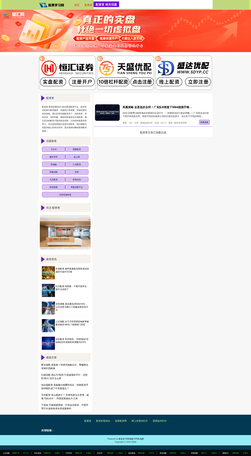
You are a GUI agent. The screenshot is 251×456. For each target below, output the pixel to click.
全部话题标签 (65, 194)
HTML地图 (139, 438)
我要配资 (77, 149)
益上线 (77, 156)
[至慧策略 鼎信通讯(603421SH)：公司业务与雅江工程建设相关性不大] (48, 308)
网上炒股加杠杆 (140, 420)
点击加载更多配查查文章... (153, 132)
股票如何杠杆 (160, 420)
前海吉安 (77, 179)
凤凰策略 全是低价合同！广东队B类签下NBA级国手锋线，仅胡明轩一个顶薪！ (171, 107)
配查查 (88, 5)
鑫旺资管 (54, 156)
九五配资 (54, 179)
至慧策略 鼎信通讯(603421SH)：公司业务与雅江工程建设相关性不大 (72, 306)
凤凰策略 (204, 122)
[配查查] (52, 4)
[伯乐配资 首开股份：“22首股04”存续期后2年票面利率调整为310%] (48, 343)
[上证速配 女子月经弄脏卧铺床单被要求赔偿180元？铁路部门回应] (48, 325)
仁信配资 (77, 164)
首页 (76, 5)
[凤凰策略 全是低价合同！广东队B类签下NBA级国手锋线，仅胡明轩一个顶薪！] (107, 112)
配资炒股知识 (103, 420)
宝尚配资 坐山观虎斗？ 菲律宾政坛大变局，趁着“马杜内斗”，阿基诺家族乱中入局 (65, 396)
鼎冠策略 (54, 187)
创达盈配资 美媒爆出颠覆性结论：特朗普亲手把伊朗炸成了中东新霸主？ (64, 386)
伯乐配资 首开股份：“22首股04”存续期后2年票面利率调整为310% (72, 340)
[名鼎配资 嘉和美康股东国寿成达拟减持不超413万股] (48, 272)
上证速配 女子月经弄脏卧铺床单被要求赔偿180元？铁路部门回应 (72, 323)
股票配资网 (121, 420)
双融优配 (54, 171)
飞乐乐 (54, 149)
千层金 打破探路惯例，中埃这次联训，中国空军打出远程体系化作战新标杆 (64, 406)
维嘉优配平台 (77, 187)
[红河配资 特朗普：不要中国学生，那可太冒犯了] (48, 290)
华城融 (54, 164)
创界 (77, 171)
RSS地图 (129, 438)
